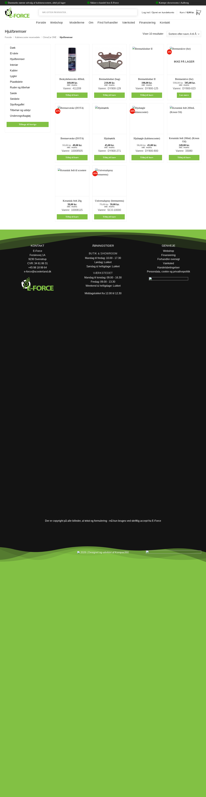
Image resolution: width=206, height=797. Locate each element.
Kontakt (165, 22)
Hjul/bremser (17, 59)
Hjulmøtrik (109, 138)
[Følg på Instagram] (16, 553)
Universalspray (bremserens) (109, 200)
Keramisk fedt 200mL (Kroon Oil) (184, 140)
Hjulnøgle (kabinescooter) (147, 138)
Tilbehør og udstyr (20, 110)
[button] (190, 12)
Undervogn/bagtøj (20, 115)
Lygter (13, 76)
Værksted (128, 22)
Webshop (56, 22)
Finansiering (147, 22)
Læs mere (184, 95)
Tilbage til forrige (27, 124)
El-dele (14, 53)
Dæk (12, 47)
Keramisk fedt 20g (72, 200)
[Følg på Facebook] (8, 553)
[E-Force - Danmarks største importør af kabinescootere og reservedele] (17, 12)
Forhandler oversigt (168, 259)
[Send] (134, 12)
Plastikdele (16, 81)
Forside (41, 22)
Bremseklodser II (146, 79)
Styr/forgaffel (17, 104)
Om (91, 22)
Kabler (14, 70)
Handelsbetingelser (168, 267)
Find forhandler (108, 22)
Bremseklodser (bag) (109, 79)
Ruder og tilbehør (20, 87)
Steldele (14, 99)
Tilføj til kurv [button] (72, 95)
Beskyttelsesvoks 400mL (72, 79)
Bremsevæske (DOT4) (72, 138)
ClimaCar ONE (49, 37)
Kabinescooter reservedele (27, 37)
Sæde (13, 93)
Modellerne (77, 22)
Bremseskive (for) (184, 79)
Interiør (14, 64)
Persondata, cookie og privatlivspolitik (168, 271)
